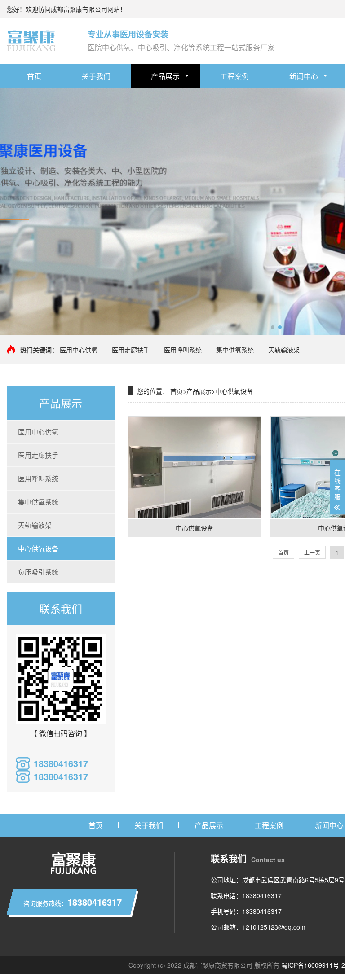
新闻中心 (303, 76)
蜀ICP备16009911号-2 (313, 965)
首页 (34, 76)
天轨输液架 (284, 349)
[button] (272, 327)
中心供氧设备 (38, 548)
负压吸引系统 (38, 571)
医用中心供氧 (78, 349)
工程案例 (234, 76)
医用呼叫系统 (183, 349)
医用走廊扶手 (131, 349)
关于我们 (96, 76)
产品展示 (165, 76)
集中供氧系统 (235, 349)
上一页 (312, 552)
